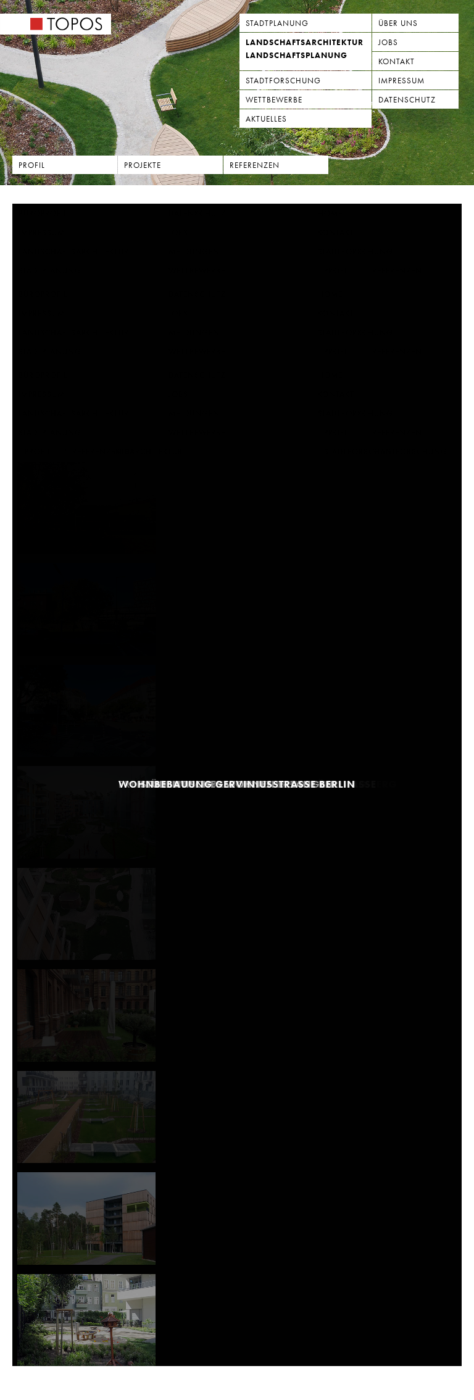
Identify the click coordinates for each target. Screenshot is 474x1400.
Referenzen (255, 165)
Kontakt (396, 61)
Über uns (398, 23)
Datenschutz (407, 99)
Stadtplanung (277, 23)
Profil (32, 165)
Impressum (401, 80)
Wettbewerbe (274, 99)
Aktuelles (266, 119)
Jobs (388, 42)
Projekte (142, 165)
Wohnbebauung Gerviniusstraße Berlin (237, 784)
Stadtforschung (283, 80)
